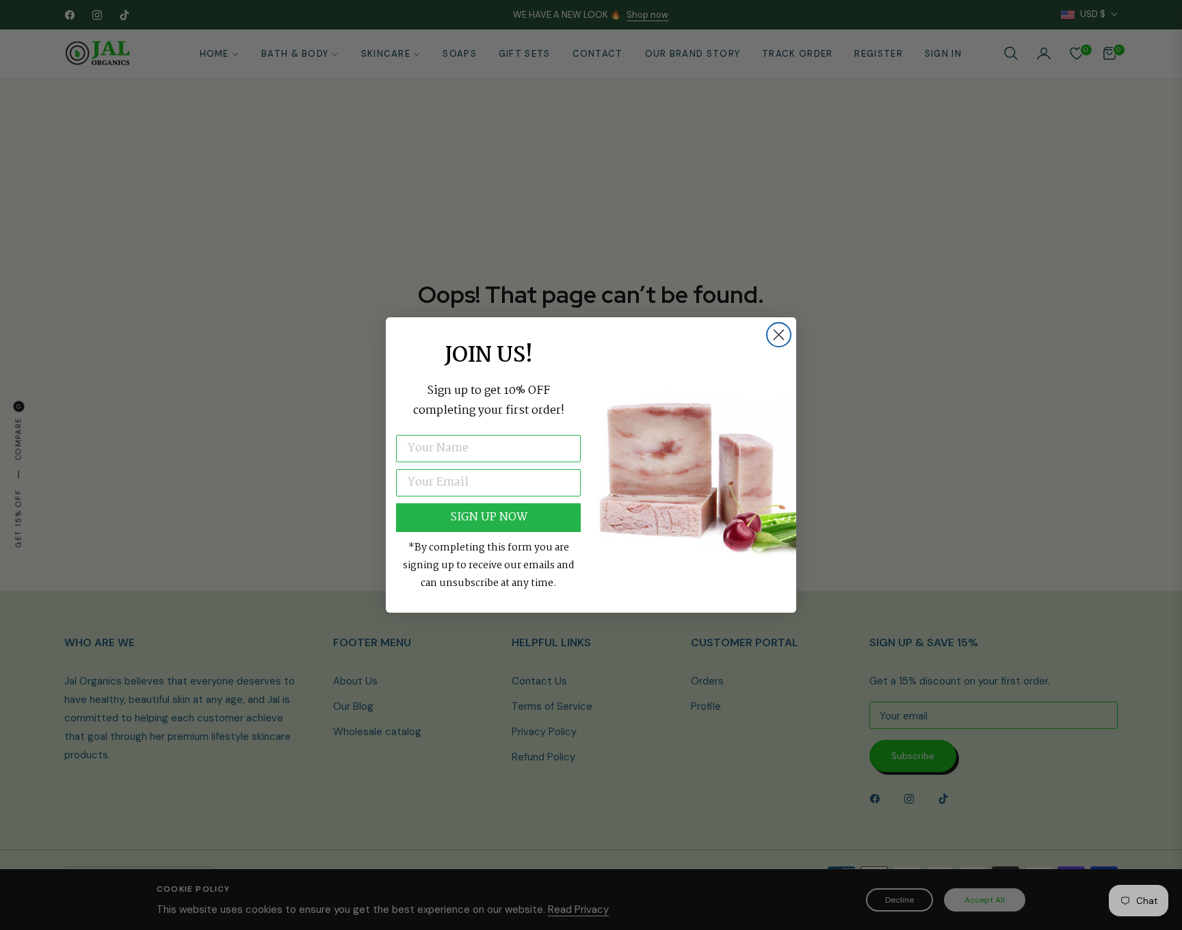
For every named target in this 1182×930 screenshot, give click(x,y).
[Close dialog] (779, 335)
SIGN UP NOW (488, 517)
